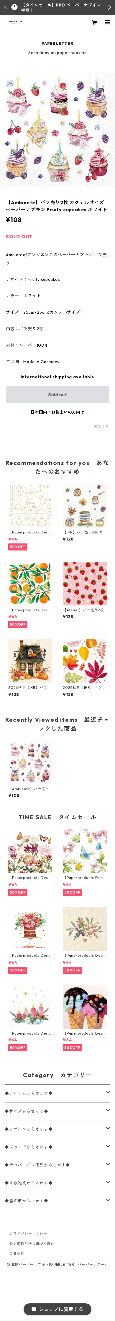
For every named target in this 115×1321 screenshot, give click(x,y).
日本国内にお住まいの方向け (57, 412)
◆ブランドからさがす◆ (29, 1147)
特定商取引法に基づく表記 (32, 1243)
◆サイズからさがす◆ (26, 1111)
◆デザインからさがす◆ (29, 1129)
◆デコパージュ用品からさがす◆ (37, 1165)
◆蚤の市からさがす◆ (26, 1200)
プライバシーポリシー (28, 1233)
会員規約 (16, 1253)
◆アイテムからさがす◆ (29, 1093)
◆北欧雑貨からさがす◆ (29, 1183)
